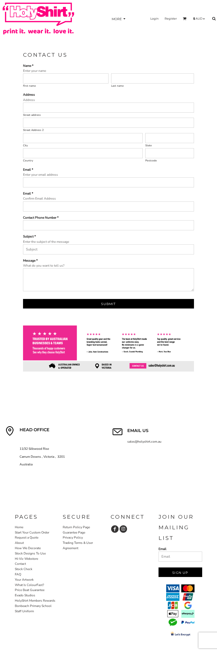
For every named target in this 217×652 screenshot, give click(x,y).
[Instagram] (123, 529)
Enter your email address (40, 175)
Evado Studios (25, 595)
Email (162, 549)
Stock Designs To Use (30, 553)
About (19, 543)
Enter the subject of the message (46, 242)
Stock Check (23, 569)
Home (19, 527)
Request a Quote (26, 537)
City (25, 145)
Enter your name (34, 71)
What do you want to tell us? (43, 265)
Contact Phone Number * (40, 217)
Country (28, 160)
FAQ (18, 574)
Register (171, 18)
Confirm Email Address (39, 198)
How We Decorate (28, 548)
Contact (20, 564)
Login (154, 18)
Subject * (29, 236)
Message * (30, 260)
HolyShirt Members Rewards (35, 600)
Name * (28, 66)
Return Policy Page (76, 527)
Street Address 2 (33, 130)
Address (29, 94)
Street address (32, 115)
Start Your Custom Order (32, 532)
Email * (28, 170)
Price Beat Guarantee (29, 590)
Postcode (151, 160)
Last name (117, 86)
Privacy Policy (73, 537)
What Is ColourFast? (29, 585)
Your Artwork (24, 580)
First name (29, 86)
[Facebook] (115, 529)
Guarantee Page (74, 532)
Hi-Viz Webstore (26, 559)
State (148, 145)
